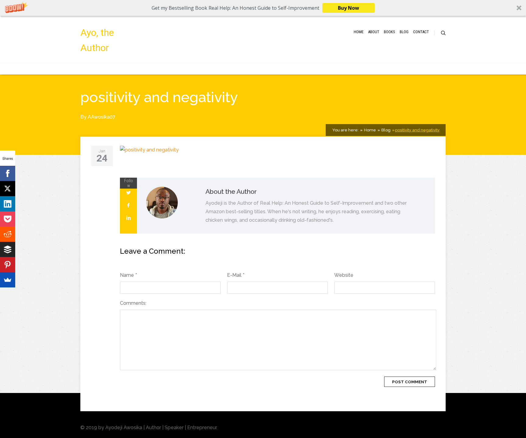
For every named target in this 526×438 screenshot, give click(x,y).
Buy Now (348, 8)
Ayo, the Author (97, 40)
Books (389, 32)
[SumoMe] (7, 279)
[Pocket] (7, 219)
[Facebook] (7, 173)
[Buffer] (7, 249)
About (373, 32)
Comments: (133, 303)
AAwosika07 (101, 117)
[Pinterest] (7, 264)
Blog (404, 32)
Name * (128, 275)
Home (358, 32)
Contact (421, 32)
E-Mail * (235, 275)
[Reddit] (7, 234)
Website (343, 275)
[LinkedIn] (7, 203)
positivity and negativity (417, 130)
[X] (7, 188)
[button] (263, 8)
